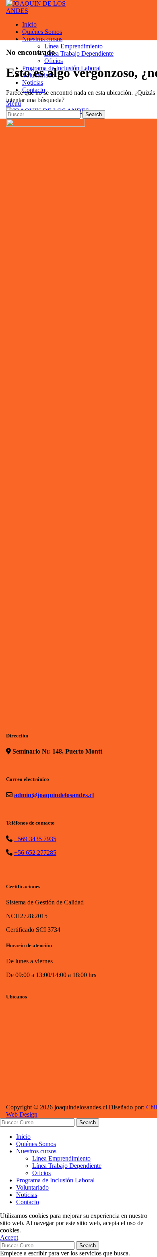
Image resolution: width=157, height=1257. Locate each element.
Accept (9, 1237)
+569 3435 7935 (35, 838)
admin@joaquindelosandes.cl (54, 794)
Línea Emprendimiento (61, 1158)
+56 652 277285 (35, 852)
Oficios (41, 1172)
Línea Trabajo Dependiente (66, 1165)
